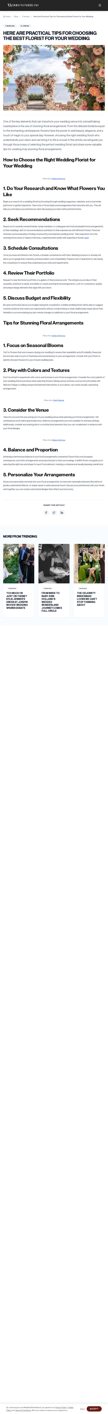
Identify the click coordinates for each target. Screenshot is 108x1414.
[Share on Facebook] (46, 512)
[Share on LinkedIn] (62, 512)
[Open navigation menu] (100, 5)
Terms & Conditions (23, 1410)
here (86, 237)
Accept (94, 1409)
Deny (82, 1409)
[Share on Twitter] (54, 512)
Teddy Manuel (58, 400)
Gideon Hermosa (58, 178)
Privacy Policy (61, 1407)
